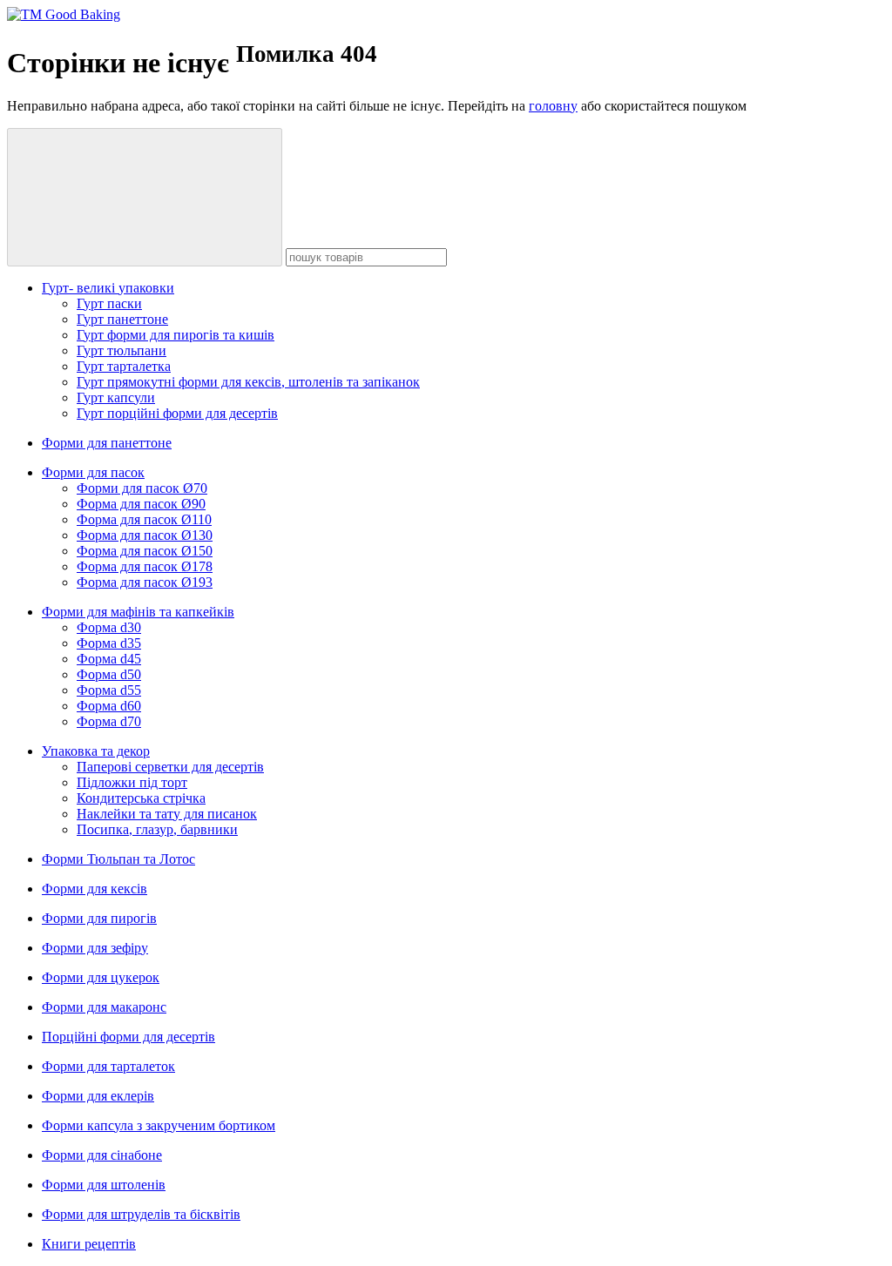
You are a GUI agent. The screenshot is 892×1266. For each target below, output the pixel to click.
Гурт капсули (116, 397)
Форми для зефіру (95, 947)
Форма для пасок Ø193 (145, 582)
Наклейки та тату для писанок (167, 813)
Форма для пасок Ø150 (145, 550)
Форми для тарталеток (108, 1066)
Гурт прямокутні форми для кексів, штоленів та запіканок (248, 381)
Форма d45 (109, 658)
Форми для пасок (93, 472)
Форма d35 (109, 643)
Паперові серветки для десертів (170, 766)
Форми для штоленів (104, 1184)
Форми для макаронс (104, 1007)
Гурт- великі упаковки (108, 287)
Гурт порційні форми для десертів (177, 413)
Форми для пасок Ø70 (142, 488)
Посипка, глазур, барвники (157, 829)
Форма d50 (109, 674)
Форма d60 (109, 705)
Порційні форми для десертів (128, 1036)
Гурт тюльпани (121, 350)
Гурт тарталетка (124, 366)
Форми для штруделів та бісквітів (141, 1214)
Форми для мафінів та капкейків (138, 611)
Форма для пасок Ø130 (145, 535)
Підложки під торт (132, 782)
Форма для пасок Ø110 (144, 519)
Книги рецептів (89, 1243)
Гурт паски (109, 303)
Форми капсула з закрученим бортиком (158, 1125)
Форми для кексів (94, 888)
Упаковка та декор (96, 751)
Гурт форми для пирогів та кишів (175, 334)
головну (553, 105)
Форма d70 (109, 721)
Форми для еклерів (98, 1095)
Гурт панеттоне (122, 319)
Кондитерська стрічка (141, 798)
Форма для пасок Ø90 (141, 503)
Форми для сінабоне (102, 1155)
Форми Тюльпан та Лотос (118, 859)
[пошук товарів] (144, 197)
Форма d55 (109, 690)
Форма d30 (109, 627)
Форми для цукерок (100, 977)
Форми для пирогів (99, 918)
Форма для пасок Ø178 (145, 566)
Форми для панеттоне (107, 442)
